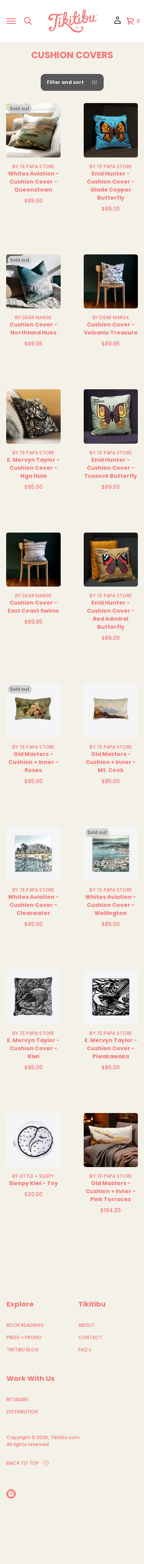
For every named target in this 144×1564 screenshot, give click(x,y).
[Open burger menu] (11, 21)
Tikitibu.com (64, 1437)
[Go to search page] (28, 21)
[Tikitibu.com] (73, 21)
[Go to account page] (117, 23)
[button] (28, 21)
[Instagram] (11, 1493)
